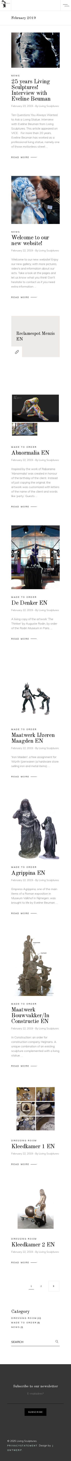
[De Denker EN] (35, 557)
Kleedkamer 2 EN (33, 1245)
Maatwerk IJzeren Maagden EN (33, 738)
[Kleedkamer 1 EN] (35, 1109)
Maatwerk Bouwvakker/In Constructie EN (30, 1015)
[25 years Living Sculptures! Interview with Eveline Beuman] (35, 50)
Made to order (24, 447)
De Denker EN (29, 603)
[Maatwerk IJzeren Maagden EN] (35, 689)
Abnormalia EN (30, 453)
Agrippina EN (28, 873)
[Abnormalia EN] (35, 407)
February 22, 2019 (22, 250)
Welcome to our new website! (30, 241)
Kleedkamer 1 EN (33, 1147)
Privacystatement (22, 1445)
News (15, 75)
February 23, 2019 (22, 106)
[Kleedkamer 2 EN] (35, 1207)
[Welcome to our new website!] (35, 200)
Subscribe (35, 1412)
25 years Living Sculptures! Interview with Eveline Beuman (30, 90)
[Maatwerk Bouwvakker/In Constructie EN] (35, 964)
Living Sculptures (49, 106)
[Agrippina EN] (35, 827)
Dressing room (24, 1140)
